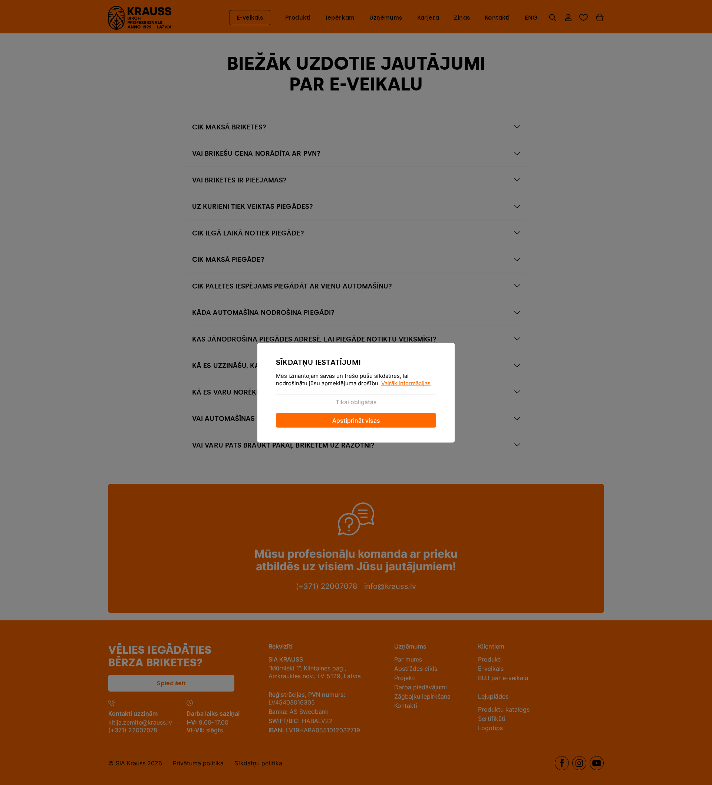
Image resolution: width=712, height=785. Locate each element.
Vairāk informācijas (406, 382)
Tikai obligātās (356, 401)
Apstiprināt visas (356, 420)
